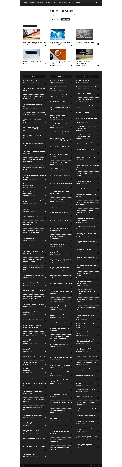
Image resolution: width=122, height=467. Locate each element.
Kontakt (77, 2)
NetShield (78, 44)
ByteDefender (26, 122)
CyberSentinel (26, 187)
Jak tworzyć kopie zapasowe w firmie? (60, 365)
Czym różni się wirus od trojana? (58, 351)
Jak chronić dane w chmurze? (84, 93)
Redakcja (71, 2)
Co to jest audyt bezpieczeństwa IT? (86, 421)
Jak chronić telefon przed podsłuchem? (87, 356)
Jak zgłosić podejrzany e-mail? (58, 80)
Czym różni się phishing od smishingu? (86, 402)
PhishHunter (25, 343)
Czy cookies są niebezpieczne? (58, 95)
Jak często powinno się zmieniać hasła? (34, 290)
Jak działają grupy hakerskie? (84, 188)
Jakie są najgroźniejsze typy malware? (60, 322)
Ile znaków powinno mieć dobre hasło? (33, 319)
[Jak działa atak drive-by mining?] (87, 34)
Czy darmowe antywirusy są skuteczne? (34, 377)
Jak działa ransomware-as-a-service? (86, 389)
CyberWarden (26, 263)
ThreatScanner (26, 83)
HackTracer (25, 45)
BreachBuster (26, 320)
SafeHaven (25, 271)
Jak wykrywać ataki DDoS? (83, 369)
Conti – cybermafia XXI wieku (32, 62)
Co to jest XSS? (54, 388)
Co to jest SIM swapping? (83, 112)
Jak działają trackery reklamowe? (59, 344)
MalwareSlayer (52, 178)
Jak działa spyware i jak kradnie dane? (33, 275)
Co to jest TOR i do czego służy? (58, 169)
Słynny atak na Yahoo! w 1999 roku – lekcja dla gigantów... (34, 43)
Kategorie (40, 2)
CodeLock (25, 138)
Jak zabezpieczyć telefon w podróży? (60, 206)
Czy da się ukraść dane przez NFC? (59, 410)
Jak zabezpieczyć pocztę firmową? (85, 415)
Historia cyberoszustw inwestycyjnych (83, 62)
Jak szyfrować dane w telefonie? (59, 162)
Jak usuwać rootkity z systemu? (58, 101)
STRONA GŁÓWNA (65, 19)
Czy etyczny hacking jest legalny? (85, 396)
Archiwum (32, 2)
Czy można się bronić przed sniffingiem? (34, 333)
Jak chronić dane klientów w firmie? (59, 132)
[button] (97, 3)
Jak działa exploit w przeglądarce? (32, 415)
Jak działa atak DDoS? (29, 454)
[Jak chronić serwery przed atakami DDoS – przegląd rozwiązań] (61, 34)
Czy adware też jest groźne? (57, 244)
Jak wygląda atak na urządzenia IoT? (86, 362)
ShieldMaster (25, 163)
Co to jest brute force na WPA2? (84, 99)
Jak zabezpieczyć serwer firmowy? (85, 226)
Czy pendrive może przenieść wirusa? (86, 143)
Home (25, 2)
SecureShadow (26, 211)
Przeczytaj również (95, 465)
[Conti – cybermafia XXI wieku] (34, 54)
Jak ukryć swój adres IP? (30, 362)
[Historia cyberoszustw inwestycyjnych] (87, 54)
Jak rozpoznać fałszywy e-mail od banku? (34, 112)
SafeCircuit (25, 130)
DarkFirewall (52, 65)
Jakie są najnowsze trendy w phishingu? (87, 106)
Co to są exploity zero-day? (30, 245)
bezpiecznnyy (25, 100)
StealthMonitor (26, 114)
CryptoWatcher (26, 63)
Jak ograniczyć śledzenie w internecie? (34, 356)
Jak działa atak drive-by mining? (86, 42)
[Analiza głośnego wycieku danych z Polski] (61, 54)
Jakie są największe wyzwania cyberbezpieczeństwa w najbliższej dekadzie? (85, 291)
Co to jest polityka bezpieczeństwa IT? (86, 383)
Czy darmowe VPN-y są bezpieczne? (59, 299)
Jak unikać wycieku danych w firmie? (86, 409)
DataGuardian (26, 195)
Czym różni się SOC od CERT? (84, 181)
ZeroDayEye (25, 364)
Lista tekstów (48, 2)
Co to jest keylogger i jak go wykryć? (33, 216)
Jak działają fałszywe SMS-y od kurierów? (34, 304)
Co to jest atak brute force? (83, 80)
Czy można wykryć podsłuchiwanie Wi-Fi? (87, 86)
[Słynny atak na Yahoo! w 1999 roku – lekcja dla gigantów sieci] (34, 34)
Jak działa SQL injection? (56, 199)
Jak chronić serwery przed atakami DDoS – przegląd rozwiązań (61, 43)
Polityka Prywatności (60, 2)
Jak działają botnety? (29, 238)
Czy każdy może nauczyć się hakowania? (61, 425)
